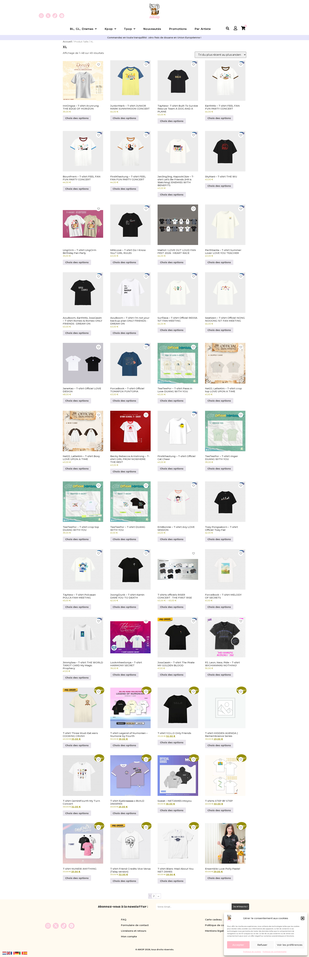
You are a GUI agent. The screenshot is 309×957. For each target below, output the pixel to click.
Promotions (178, 28)
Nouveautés (152, 28)
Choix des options (77, 118)
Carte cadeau (213, 919)
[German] (17, 952)
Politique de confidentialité (274, 952)
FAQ (123, 919)
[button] (302, 918)
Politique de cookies (252, 952)
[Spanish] (25, 952)
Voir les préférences (289, 944)
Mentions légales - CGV (219, 930)
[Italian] (21, 952)
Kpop (109, 28)
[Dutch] (4, 952)
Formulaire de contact (135, 925)
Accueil (67, 41)
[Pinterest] (61, 15)
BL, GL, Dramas (81, 28)
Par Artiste (203, 28)
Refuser (262, 944)
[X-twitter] (48, 15)
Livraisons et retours (133, 930)
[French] (13, 952)
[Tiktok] (54, 15)
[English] (9, 952)
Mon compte (129, 936)
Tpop (128, 28)
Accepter (238, 944)
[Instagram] (41, 15)
